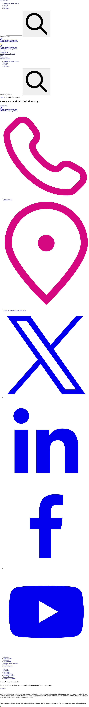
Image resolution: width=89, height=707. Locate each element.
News (1, 55)
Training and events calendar (11, 3)
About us (6, 657)
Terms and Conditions (9, 678)
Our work (2, 51)
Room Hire (6, 672)
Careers (5, 5)
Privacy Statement (8, 677)
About (5, 7)
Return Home (3, 105)
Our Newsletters (7, 666)
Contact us (6, 8)
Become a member (5, 58)
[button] (44, 43)
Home (1, 97)
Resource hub (4, 57)
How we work (4, 52)
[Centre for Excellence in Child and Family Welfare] (9, 42)
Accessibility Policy (8, 675)
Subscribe (2, 688)
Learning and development (7, 54)
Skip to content (4, 0)
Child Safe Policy (8, 674)
